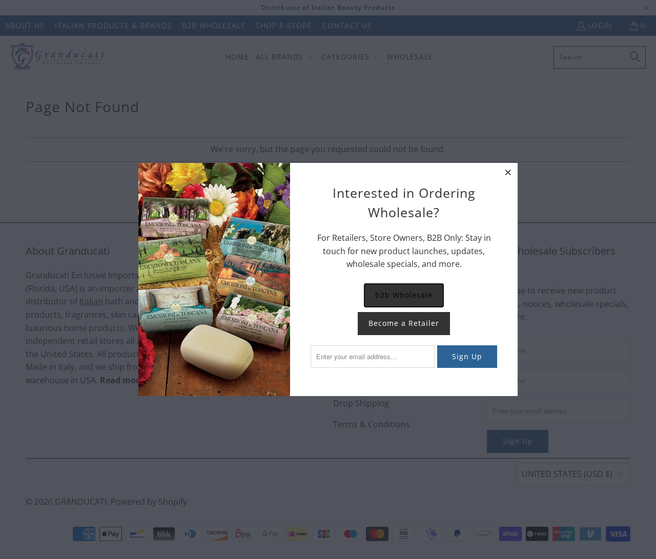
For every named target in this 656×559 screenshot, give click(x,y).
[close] (508, 172)
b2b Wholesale (404, 295)
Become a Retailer (403, 323)
